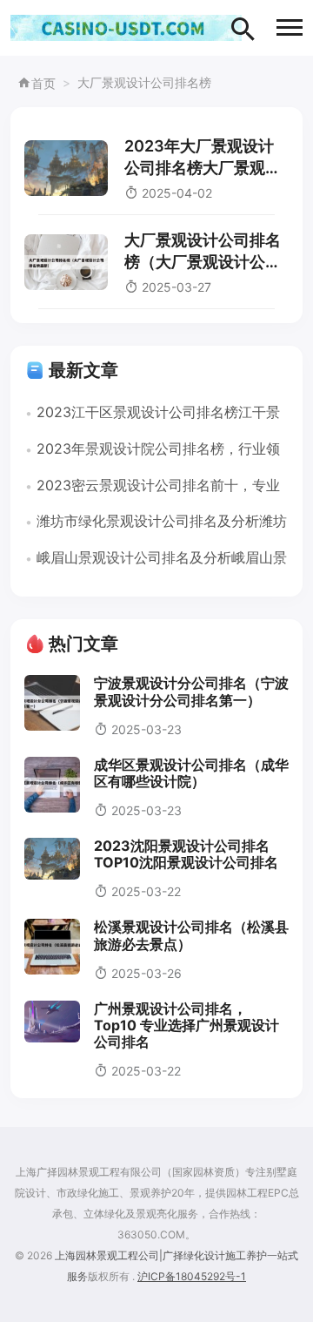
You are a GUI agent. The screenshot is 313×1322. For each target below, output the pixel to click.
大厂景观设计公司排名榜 (144, 82)
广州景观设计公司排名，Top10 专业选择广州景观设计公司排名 (186, 1025)
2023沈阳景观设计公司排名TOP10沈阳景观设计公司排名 (186, 854)
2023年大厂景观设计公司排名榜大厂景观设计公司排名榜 (202, 168)
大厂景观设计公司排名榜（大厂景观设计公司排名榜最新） (202, 262)
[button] (289, 27)
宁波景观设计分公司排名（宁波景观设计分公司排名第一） (191, 691)
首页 (43, 83)
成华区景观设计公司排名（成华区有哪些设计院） (191, 773)
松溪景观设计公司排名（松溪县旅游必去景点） (191, 935)
